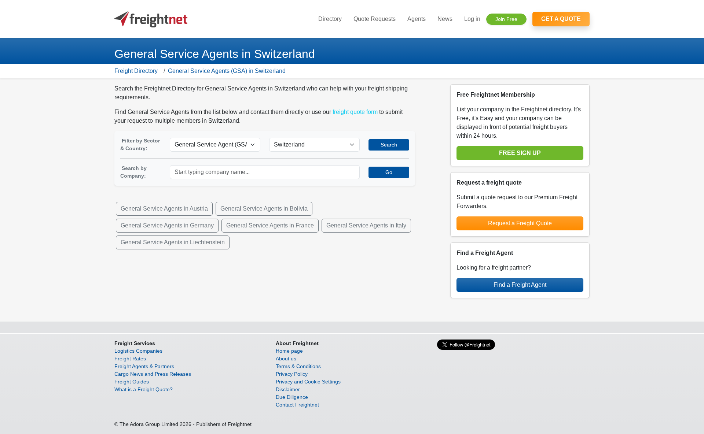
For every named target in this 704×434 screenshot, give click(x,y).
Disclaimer (288, 389)
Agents (416, 19)
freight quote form (355, 112)
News (444, 19)
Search (389, 145)
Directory (330, 19)
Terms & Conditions (298, 366)
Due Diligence (292, 397)
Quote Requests (374, 19)
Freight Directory (136, 71)
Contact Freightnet (297, 405)
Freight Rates (130, 358)
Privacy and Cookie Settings (308, 382)
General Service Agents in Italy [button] (366, 225)
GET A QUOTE (561, 19)
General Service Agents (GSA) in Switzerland (227, 71)
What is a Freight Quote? (143, 389)
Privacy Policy (292, 374)
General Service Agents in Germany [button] (167, 225)
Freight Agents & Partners (144, 366)
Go (388, 172)
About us (286, 358)
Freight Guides (131, 382)
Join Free (506, 19)
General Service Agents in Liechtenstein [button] (173, 242)
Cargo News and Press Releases (152, 374)
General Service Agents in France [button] (270, 225)
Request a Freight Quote (520, 223)
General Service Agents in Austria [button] (164, 208)
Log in (472, 19)
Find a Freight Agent (520, 285)
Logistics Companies (138, 351)
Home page (289, 351)
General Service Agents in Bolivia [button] (264, 208)
